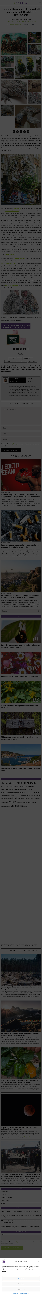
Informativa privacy (24, 1293)
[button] (39, 1261)
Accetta (21, 1278)
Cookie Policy (15, 1293)
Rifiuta (21, 1284)
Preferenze (21, 1289)
